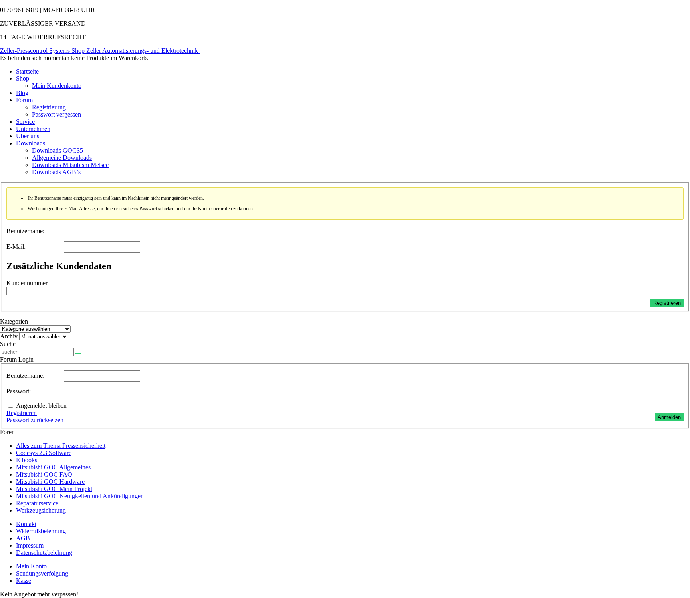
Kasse (23, 580)
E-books (26, 460)
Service (25, 121)
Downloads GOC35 (57, 150)
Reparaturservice (37, 503)
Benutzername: (25, 231)
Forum (24, 100)
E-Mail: (16, 246)
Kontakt (26, 524)
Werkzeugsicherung (41, 510)
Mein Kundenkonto (56, 85)
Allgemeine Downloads (62, 157)
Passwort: (18, 391)
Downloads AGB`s (56, 172)
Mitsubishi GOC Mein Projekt (54, 488)
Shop (22, 78)
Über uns (27, 136)
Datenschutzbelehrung (44, 552)
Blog (22, 92)
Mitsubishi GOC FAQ (44, 474)
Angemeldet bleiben (41, 405)
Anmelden (669, 417)
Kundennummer (27, 283)
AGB (23, 538)
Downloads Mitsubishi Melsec (70, 164)
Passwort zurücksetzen (34, 420)
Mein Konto (31, 566)
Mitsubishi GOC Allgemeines (53, 467)
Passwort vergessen (56, 114)
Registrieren (667, 303)
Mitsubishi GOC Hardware (50, 481)
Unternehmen (33, 128)
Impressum (30, 545)
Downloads (30, 143)
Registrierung (49, 107)
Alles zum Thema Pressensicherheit (60, 445)
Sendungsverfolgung (42, 573)
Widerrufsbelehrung (41, 531)
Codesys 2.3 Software (43, 452)
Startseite (27, 71)
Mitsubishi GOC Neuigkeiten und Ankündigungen (80, 496)
